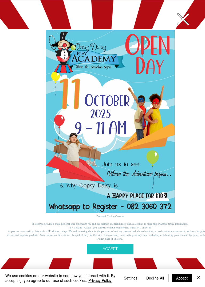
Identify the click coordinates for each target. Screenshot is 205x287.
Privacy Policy (100, 280)
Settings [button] (130, 278)
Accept (182, 278)
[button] (183, 19)
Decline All (155, 278)
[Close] (198, 278)
